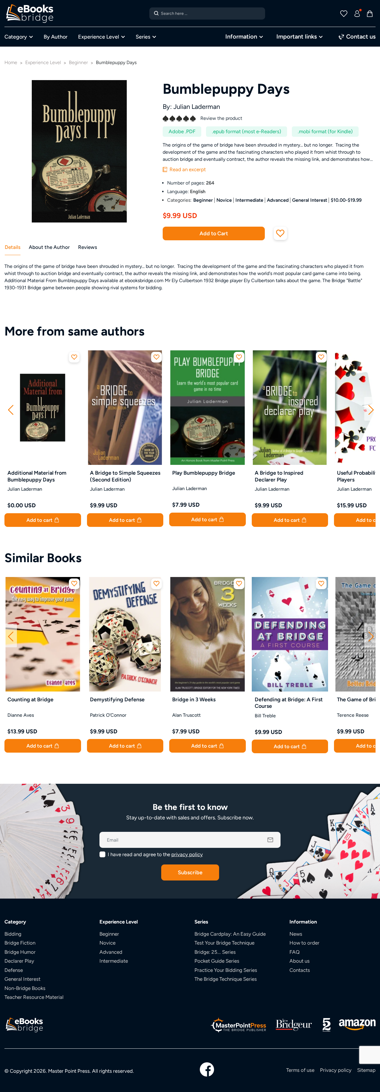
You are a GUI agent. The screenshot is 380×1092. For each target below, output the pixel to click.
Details (12, 247)
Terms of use (300, 1070)
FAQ (294, 952)
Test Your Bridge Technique (224, 943)
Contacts (299, 970)
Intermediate (249, 200)
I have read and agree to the (155, 854)
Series (143, 37)
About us (299, 961)
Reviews (87, 247)
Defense (13, 970)
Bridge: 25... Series (215, 952)
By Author (55, 37)
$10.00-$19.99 (346, 200)
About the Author (49, 247)
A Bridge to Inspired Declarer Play (279, 476)
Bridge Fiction (19, 943)
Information (241, 36)
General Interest (309, 200)
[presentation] (10, 409)
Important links (296, 36)
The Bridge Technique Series (225, 979)
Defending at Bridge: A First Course (289, 702)
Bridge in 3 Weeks (194, 699)
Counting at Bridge (30, 699)
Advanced (278, 200)
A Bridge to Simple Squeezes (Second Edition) (125, 476)
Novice (224, 200)
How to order (304, 943)
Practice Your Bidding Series (225, 970)
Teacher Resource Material (34, 997)
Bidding (12, 934)
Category (15, 37)
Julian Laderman (196, 106)
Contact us (360, 36)
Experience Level (98, 37)
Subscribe (190, 872)
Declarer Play (19, 961)
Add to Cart (214, 233)
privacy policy (187, 854)
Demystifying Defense (117, 699)
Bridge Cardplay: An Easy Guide (230, 934)
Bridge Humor (20, 952)
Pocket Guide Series (216, 961)
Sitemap (366, 1070)
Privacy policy (336, 1070)
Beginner (203, 200)
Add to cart (40, 520)
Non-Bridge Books (24, 988)
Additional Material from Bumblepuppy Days (36, 476)
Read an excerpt (187, 169)
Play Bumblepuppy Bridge (203, 473)
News (295, 934)
